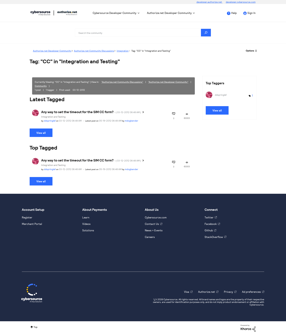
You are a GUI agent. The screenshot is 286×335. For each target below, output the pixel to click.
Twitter (209, 217)
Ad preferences (251, 291)
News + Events (154, 230)
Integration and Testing (53, 116)
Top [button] (35, 327)
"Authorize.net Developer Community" (168, 81)
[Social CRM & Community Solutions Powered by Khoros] (248, 327)
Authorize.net (206, 291)
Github (209, 230)
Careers (150, 236)
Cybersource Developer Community (40, 13)
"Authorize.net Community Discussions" (122, 81)
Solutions (88, 230)
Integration (123, 50)
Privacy (228, 291)
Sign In (251, 12)
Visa (186, 291)
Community (41, 85)
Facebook (211, 223)
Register (27, 217)
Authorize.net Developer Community (169, 12)
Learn (85, 217)
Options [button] (250, 50)
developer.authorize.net (209, 1)
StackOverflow (214, 236)
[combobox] (143, 33)
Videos (86, 223)
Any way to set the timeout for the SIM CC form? (91, 112)
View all (41, 132)
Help (234, 12)
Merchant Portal (32, 223)
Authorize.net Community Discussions (94, 50)
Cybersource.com (156, 217)
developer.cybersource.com (241, 1)
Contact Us (152, 223)
